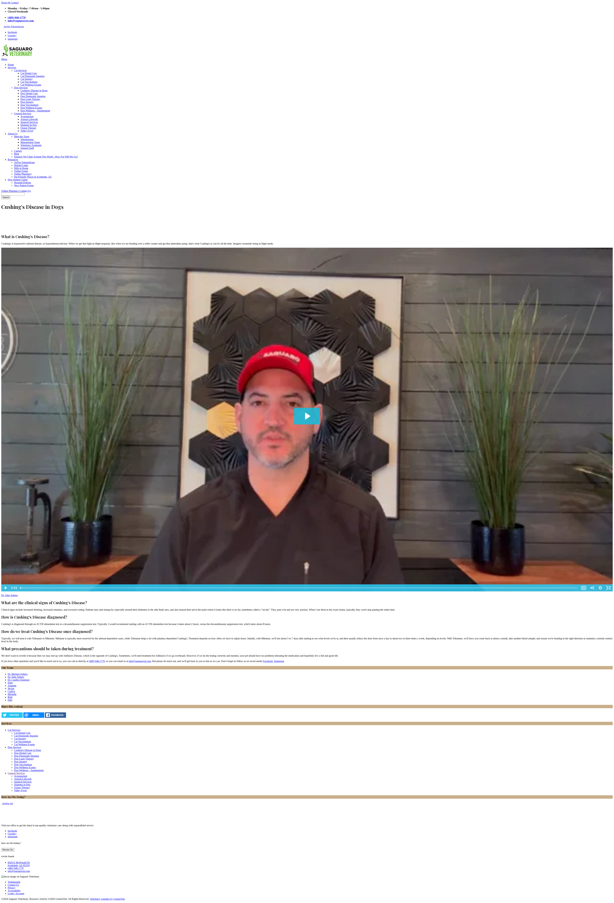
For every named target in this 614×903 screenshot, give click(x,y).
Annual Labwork (29, 119)
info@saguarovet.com (21, 20)
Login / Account (16, 893)
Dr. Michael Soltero (18, 674)
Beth (10, 697)
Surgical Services (29, 122)
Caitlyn (11, 691)
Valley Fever (26, 130)
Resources (13, 159)
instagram (12, 39)
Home (11, 64)
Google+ (12, 35)
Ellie (10, 700)
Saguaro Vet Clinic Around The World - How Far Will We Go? (46, 156)
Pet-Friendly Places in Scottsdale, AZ (33, 176)
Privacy (11, 887)
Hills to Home (21, 168)
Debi (10, 682)
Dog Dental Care (29, 93)
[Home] (17, 56)
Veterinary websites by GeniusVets (107, 899)
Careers (18, 151)
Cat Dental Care (28, 73)
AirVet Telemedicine (14, 26)
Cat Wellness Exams (30, 84)
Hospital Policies (22, 182)
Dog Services (21, 87)
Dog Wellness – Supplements (35, 110)
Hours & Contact (10, 2)
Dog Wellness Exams (31, 107)
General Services (22, 113)
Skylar (11, 688)
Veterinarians (27, 139)
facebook (12, 32)
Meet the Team (21, 136)
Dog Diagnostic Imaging (32, 96)
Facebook (268, 661)
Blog (16, 153)
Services (12, 67)
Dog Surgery (27, 102)
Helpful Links (21, 165)
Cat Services (20, 70)
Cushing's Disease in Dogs (33, 90)
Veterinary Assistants (30, 145)
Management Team (30, 142)
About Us (13, 133)
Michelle (12, 694)
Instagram (279, 661)
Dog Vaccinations (29, 105)
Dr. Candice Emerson (18, 679)
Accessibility (14, 890)
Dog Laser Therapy (30, 99)
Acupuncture (27, 116)
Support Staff (27, 148)
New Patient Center (18, 179)
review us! (7, 803)
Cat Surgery (26, 79)
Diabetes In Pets (28, 125)
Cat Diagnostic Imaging (32, 76)
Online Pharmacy (23, 174)
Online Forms (21, 171)
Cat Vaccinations (28, 82)
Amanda (12, 685)
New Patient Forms (24, 185)
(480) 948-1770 (17, 17)
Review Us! (8, 850)
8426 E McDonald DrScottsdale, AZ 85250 (19, 864)
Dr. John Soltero (9, 595)
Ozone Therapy (28, 128)
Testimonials (14, 882)
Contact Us (25, 191)
